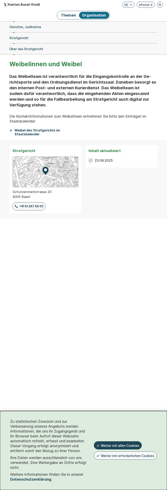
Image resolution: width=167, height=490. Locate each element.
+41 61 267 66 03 (31, 206)
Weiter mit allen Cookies (120, 446)
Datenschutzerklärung (30, 479)
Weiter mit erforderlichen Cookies (127, 456)
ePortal (146, 5)
